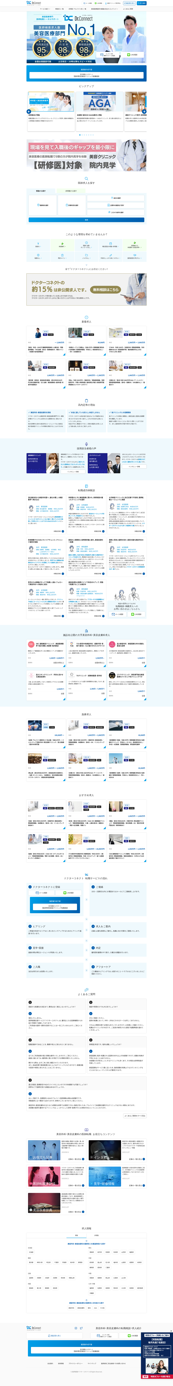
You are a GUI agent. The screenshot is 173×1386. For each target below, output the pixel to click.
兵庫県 (55, 1278)
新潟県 (92, 1262)
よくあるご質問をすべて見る (135, 1116)
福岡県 (92, 1288)
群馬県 (80, 1262)
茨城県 (64, 1262)
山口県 (123, 1278)
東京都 (31, 1262)
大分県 (123, 1288)
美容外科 (71, 1308)
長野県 (131, 1262)
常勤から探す (41, 191)
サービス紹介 (44, 9)
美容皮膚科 (80, 1308)
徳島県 (31, 1288)
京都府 (39, 1278)
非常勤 (96, 1235)
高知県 (55, 1288)
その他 (102, 1308)
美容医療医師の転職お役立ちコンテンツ (104, 9)
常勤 (76, 1235)
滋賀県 (31, 1278)
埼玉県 (48, 1262)
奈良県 (63, 1278)
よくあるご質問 (128, 9)
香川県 (39, 1288)
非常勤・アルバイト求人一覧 (77, 9)
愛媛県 (47, 1288)
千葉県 (56, 1262)
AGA (95, 1308)
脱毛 (89, 1308)
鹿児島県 (140, 1288)
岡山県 (108, 1278)
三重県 (108, 1267)
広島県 (116, 1278)
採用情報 (61, 1363)
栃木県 (72, 1262)
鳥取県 (92, 1278)
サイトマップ (92, 1363)
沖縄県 (92, 1293)
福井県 (116, 1262)
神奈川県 (40, 1262)
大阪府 (47, 1278)
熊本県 (116, 1288)
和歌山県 (71, 1278)
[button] (144, 111)
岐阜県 (139, 1262)
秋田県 (116, 1252)
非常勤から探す (71, 191)
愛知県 (100, 1267)
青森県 (92, 1252)
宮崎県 (131, 1288)
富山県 (100, 1262)
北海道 (31, 1252)
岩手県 (100, 1252)
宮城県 (108, 1252)
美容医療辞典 (136, 9)
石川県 (108, 1262)
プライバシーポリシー (76, 1363)
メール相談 (119, 614)
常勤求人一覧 (59, 9)
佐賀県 (100, 1288)
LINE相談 (134, 54)
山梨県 (123, 1262)
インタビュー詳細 (73, 472)
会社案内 (50, 1363)
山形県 (123, 1252)
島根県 (100, 1278)
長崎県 (108, 1288)
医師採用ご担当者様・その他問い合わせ (113, 1363)
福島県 (131, 1252)
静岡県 (92, 1267)
